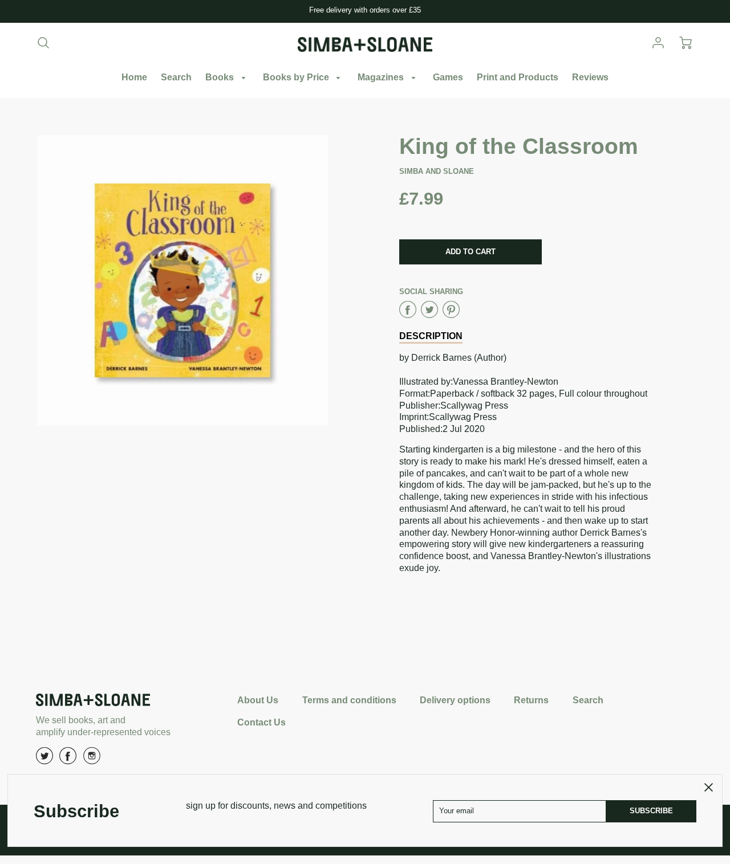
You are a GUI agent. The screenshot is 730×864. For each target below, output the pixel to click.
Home (134, 77)
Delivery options (455, 700)
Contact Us (261, 722)
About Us (257, 700)
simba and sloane (436, 171)
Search (176, 77)
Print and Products (517, 77)
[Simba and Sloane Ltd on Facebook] (67, 760)
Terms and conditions (349, 700)
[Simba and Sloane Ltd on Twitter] (44, 760)
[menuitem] (134, 78)
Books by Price (297, 77)
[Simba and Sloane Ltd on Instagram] (91, 760)
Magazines (382, 77)
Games (448, 77)
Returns (531, 700)
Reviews (590, 77)
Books (220, 77)
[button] (470, 251)
